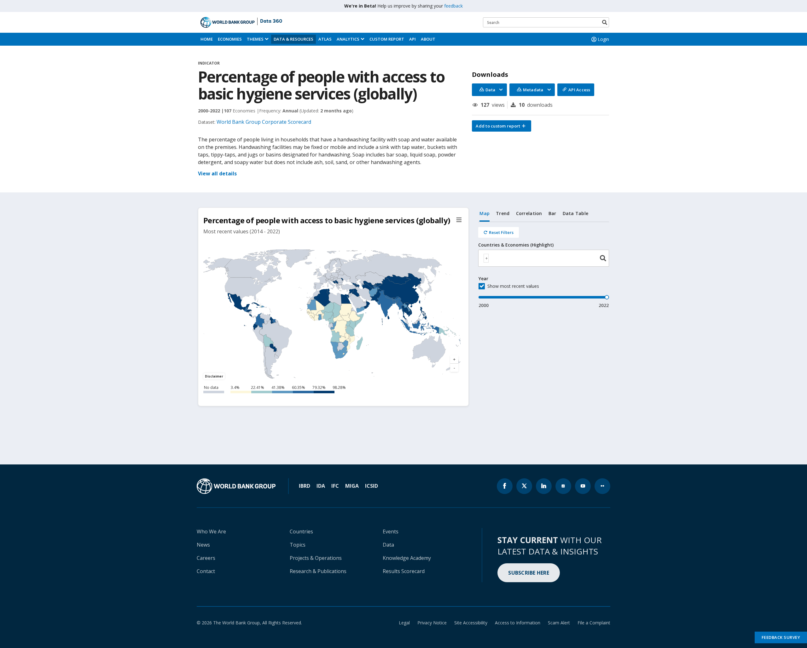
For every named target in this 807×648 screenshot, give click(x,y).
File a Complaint (594, 623)
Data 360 (271, 21)
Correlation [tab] (529, 213)
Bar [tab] (552, 213)
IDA (320, 485)
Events (390, 531)
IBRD (304, 485)
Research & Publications (318, 571)
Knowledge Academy (407, 557)
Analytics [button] (348, 39)
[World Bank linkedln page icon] (544, 486)
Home (206, 39)
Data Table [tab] (576, 213)
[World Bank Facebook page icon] (505, 486)
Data (388, 544)
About (428, 39)
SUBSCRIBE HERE (528, 572)
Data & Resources (293, 39)
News (203, 544)
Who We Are (211, 531)
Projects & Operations (316, 557)
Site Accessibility (470, 623)
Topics (297, 544)
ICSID (371, 485)
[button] (501, 126)
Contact (206, 571)
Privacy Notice (432, 623)
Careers (206, 557)
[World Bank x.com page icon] (524, 486)
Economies (230, 39)
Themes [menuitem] (255, 39)
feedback (453, 6)
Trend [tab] (502, 213)
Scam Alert (559, 623)
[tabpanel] (543, 265)
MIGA (352, 485)
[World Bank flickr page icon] (602, 486)
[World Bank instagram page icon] (563, 486)
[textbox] (486, 258)
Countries (301, 531)
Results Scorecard (404, 571)
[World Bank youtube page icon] (583, 486)
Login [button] (603, 39)
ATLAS (325, 39)
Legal (404, 623)
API (412, 39)
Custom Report (386, 39)
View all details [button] (217, 173)
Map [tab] (484, 213)
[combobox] (543, 258)
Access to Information (517, 623)
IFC (335, 485)
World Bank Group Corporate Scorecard (264, 121)
